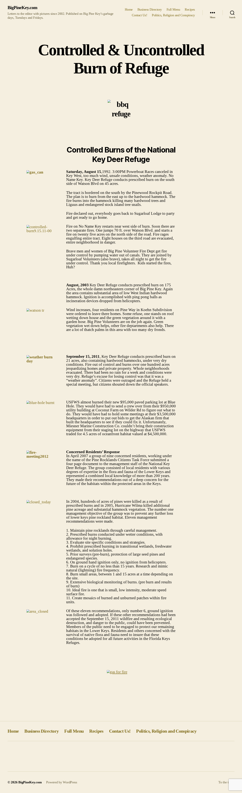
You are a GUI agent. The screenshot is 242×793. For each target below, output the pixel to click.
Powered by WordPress (61, 782)
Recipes (190, 9)
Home (129, 9)
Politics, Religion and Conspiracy (173, 15)
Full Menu (173, 9)
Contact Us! (139, 15)
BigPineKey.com (22, 7)
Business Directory (149, 9)
